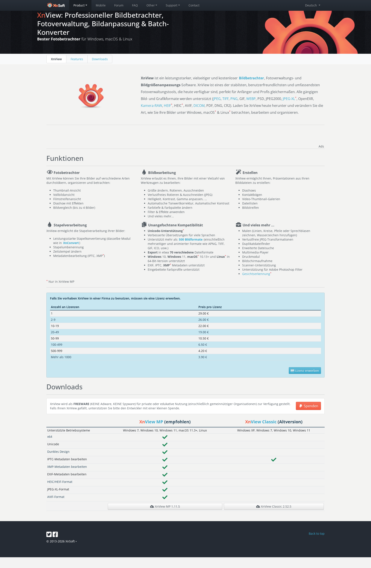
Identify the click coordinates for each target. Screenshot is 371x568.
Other (150, 5)
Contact (194, 5)
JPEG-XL (289, 98)
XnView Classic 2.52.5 (275, 506)
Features (77, 59)
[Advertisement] (274, 136)
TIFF (225, 98)
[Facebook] (55, 535)
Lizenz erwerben (306, 370)
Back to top (317, 533)
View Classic (261, 422)
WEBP (251, 98)
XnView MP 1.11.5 (167, 506)
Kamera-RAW (151, 105)
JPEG (217, 98)
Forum (118, 5)
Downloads (100, 59)
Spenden (310, 406)
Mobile (101, 5)
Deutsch (311, 5)
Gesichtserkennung (256, 274)
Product (79, 5)
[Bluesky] (49, 535)
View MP (151, 422)
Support (171, 5)
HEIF (167, 105)
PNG (234, 98)
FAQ (135, 5)
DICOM (199, 105)
